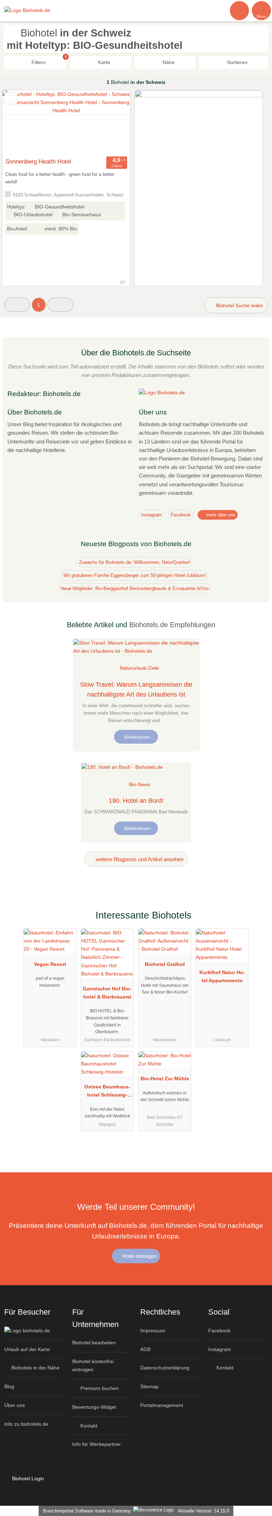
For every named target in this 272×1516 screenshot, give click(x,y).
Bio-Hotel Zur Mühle (165, 1078)
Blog (9, 1386)
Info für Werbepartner (96, 1444)
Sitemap (149, 1386)
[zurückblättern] (20, 122)
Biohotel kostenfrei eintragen (93, 1365)
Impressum (152, 1330)
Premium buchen (99, 1388)
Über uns (14, 1405)
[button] (17, 304)
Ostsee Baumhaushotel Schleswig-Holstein (107, 1092)
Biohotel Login (27, 1478)
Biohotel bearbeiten (94, 1342)
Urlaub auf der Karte (27, 1349)
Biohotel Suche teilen (239, 305)
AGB (145, 1349)
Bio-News (139, 784)
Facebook (181, 514)
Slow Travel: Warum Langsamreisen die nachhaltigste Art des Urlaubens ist (136, 689)
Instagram (151, 514)
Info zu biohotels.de (26, 1424)
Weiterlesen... (139, 737)
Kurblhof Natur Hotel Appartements (222, 976)
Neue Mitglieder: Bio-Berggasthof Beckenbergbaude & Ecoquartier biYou (135, 588)
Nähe (168, 62)
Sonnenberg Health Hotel (38, 161)
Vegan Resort (50, 964)
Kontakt (88, 1426)
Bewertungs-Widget (94, 1407)
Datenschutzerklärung (164, 1368)
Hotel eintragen (139, 1256)
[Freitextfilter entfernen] (239, 10)
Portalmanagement (161, 1405)
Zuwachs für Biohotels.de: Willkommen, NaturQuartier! (135, 562)
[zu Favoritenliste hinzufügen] (10, 98)
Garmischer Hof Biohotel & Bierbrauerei (107, 993)
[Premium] (257, 921)
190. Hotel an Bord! (136, 800)
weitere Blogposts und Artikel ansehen (138, 859)
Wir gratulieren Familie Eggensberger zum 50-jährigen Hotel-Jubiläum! (134, 575)
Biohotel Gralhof (165, 964)
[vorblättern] (112, 122)
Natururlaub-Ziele (139, 668)
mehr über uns (220, 514)
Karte (103, 62)
